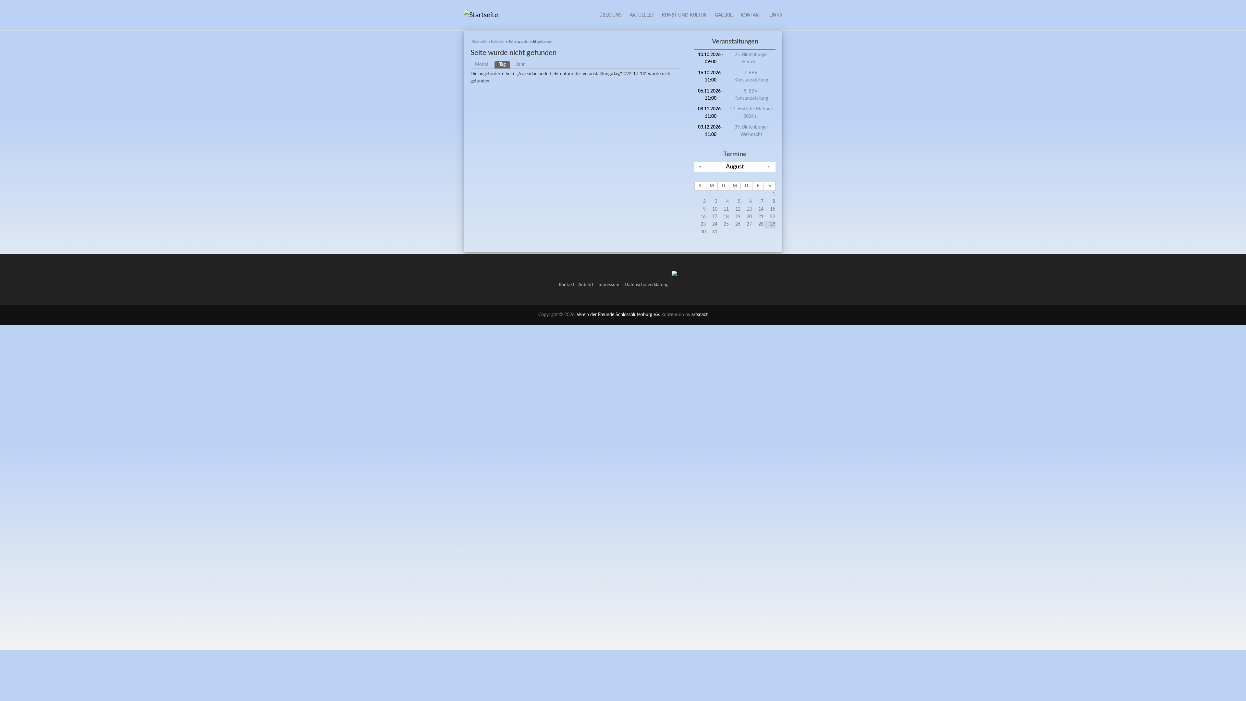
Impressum (609, 285)
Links (775, 15)
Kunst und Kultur (684, 15)
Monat (481, 64)
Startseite (479, 41)
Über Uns (610, 15)
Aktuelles (642, 15)
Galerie (724, 15)
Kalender (498, 41)
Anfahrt (585, 285)
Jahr (520, 64)
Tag (504, 64)
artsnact (699, 315)
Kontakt (751, 15)
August (735, 167)
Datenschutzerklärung (646, 285)
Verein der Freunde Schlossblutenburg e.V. (618, 315)
